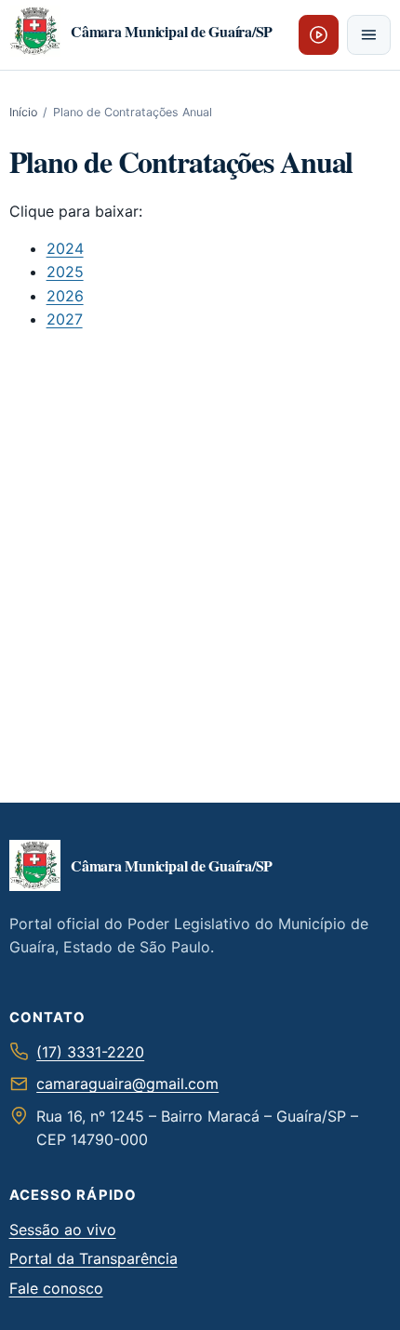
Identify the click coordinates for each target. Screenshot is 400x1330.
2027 (65, 319)
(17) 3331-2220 (90, 1052)
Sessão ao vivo (62, 1229)
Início (23, 112)
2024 (65, 248)
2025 (65, 271)
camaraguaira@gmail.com (127, 1083)
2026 (65, 295)
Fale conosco (56, 1288)
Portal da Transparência (93, 1258)
